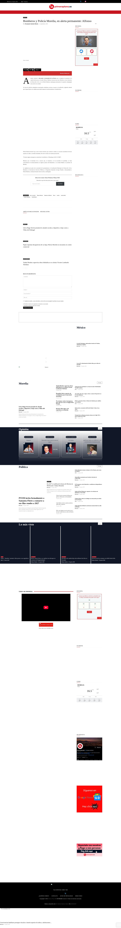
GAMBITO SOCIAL (50, 437)
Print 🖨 (26, 69)
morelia (58, 195)
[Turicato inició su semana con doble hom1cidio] (106, 541)
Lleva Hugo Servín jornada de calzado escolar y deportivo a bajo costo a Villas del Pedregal (32, 408)
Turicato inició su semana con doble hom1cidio (103, 558)
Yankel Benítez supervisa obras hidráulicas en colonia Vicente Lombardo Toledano (64, 387)
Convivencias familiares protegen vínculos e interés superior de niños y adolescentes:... (26, 922)
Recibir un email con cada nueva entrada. (32, 305)
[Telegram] (39, 204)
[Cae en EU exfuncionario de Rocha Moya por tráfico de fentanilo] (89, 355)
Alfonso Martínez (40, 195)
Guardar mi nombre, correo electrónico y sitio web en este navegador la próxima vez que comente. (44, 301)
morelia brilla (63, 195)
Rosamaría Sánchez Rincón (31, 23)
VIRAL (2, 556)
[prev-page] (24, 268)
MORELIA (25, 17)
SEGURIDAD (26, 241)
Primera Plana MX (52, 898)
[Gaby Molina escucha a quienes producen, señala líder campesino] (51, 505)
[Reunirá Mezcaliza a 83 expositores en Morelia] (51, 411)
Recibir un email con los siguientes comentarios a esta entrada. (36, 303)
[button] (46, 359)
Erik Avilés (55, 449)
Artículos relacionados (31, 211)
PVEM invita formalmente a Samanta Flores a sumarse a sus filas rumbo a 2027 (31, 500)
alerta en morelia (32, 195)
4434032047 (73, 903)
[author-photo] (28, 448)
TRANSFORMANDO (29, 437)
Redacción (78, 346)
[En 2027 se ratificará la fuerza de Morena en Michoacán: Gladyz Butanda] (60, 475)
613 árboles (71, 440)
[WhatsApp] (34, 204)
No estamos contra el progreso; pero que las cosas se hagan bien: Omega (65, 402)
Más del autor (44, 211)
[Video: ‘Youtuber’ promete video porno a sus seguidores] (15, 541)
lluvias (54, 195)
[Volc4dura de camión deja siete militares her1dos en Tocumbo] (76, 541)
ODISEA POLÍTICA (92, 437)
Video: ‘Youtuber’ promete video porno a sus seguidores (15, 558)
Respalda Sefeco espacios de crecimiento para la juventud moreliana (64, 395)
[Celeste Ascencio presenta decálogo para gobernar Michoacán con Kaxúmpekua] (51, 498)
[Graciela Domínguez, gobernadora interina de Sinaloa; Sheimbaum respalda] (89, 335)
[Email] (44, 204)
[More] (48, 204)
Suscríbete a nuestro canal (46, 624)
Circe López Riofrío (92, 454)
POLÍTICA (49, 481)
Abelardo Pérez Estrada (29, 453)
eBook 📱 (38, 69)
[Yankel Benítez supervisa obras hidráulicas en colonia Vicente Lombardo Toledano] (47, 254)
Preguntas (29, 440)
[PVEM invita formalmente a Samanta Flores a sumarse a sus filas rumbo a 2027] (32, 482)
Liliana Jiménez (34, 561)
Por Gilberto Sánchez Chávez (62, 903)
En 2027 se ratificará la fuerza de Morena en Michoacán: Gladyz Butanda (60, 485)
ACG (76, 389)
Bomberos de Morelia (48, 195)
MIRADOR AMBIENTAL (71, 437)
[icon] (78, 1)
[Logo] (60, 6)
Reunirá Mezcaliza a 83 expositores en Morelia (62, 409)
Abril (2, 560)
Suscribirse (60, 183)
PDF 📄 (32, 69)
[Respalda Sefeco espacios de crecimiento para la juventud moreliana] (51, 396)
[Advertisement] (47, 65)
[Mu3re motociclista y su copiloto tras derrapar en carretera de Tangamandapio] (45, 541)
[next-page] (26, 268)
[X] (30, 204)
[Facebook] (25, 204)
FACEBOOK (78, 90)
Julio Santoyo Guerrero (71, 453)
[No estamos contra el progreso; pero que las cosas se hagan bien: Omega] (51, 403)
